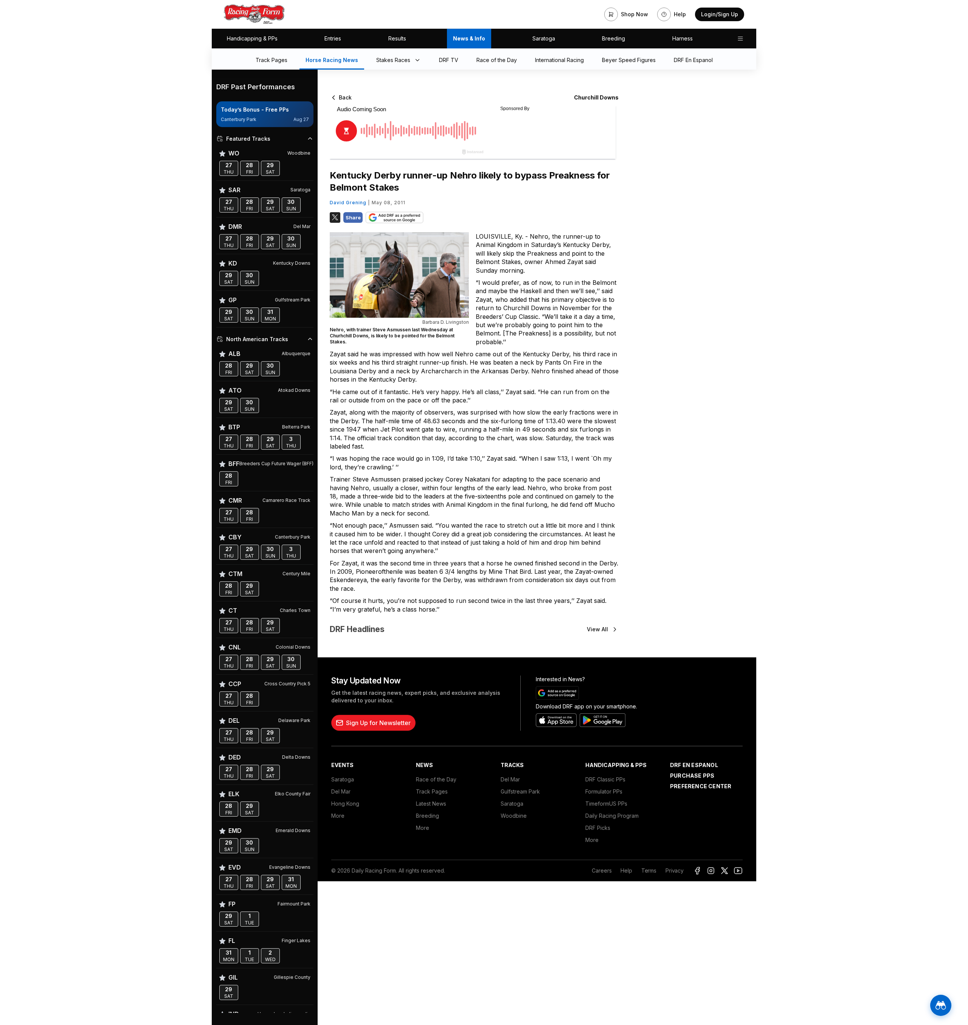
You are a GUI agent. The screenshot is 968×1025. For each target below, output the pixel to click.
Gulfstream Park (520, 791)
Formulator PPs (603, 791)
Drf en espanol (694, 765)
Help (626, 870)
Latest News (431, 803)
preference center (700, 786)
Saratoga (543, 38)
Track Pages (432, 791)
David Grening (348, 202)
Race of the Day (436, 779)
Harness (682, 38)
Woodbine (514, 815)
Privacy (675, 870)
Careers (601, 870)
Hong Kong (345, 803)
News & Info (469, 38)
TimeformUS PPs (606, 803)
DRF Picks (597, 828)
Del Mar (341, 791)
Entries (332, 38)
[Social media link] (697, 870)
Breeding (613, 38)
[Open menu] (740, 38)
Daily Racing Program (612, 815)
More (337, 815)
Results (397, 38)
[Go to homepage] (254, 14)
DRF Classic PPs (605, 779)
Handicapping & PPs (252, 38)
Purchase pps (692, 775)
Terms (648, 870)
